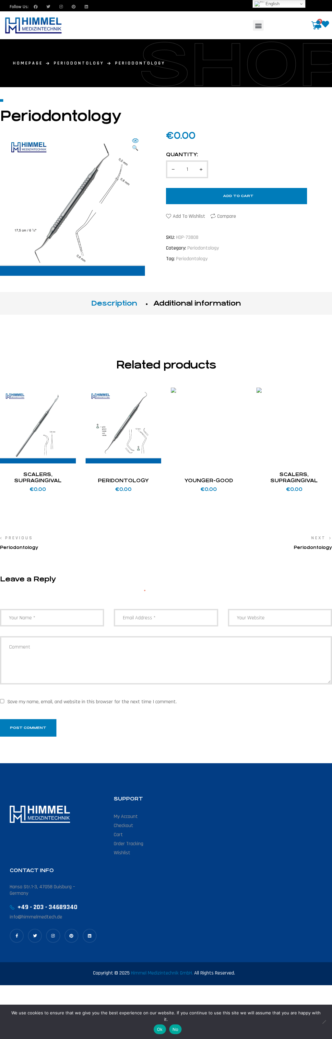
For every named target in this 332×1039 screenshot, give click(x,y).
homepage (28, 63)
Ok (160, 1029)
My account (126, 816)
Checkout (123, 825)
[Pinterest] (71, 936)
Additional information (197, 303)
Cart (118, 834)
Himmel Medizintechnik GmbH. (162, 973)
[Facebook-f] (17, 936)
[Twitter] (48, 7)
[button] (258, 25)
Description (114, 303)
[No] (324, 1022)
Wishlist (122, 852)
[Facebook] (36, 7)
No (175, 1029)
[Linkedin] (86, 7)
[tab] (114, 303)
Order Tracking (128, 843)
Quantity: (182, 154)
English (271, 3)
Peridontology (123, 480)
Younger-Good (208, 480)
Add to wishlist (189, 216)
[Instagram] (61, 7)
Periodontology (79, 63)
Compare (226, 216)
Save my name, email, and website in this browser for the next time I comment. (92, 701)
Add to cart (238, 196)
